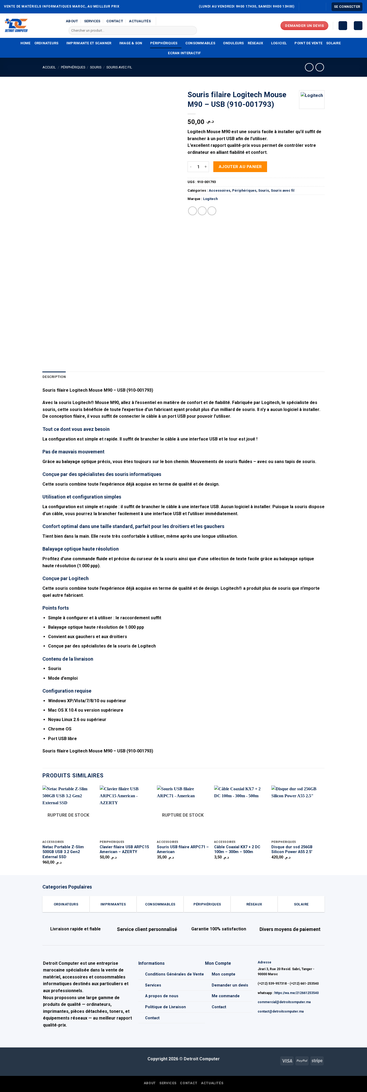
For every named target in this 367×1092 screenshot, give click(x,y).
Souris (95, 67)
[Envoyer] (191, 30)
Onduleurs (233, 43)
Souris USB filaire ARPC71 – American (183, 849)
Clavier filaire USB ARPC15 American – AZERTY (124, 849)
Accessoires (219, 190)
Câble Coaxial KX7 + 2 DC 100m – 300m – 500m (237, 849)
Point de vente (308, 43)
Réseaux (255, 43)
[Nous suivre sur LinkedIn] (319, 7)
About (72, 21)
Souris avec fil (119, 67)
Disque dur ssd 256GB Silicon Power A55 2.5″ (291, 849)
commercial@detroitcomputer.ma (284, 1002)
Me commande (226, 996)
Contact (114, 21)
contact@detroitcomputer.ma (281, 1011)
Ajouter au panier (240, 166)
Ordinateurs (46, 43)
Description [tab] (54, 377)
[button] (347, 6)
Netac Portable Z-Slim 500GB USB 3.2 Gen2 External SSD (63, 852)
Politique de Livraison (165, 1007)
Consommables (200, 43)
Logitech (210, 199)
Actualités (140, 21)
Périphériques (163, 43)
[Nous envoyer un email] (308, 7)
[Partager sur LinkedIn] (211, 210)
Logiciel (279, 43)
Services (92, 21)
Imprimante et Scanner (88, 43)
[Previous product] (319, 67)
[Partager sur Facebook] (192, 210)
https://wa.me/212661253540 (296, 993)
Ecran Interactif (184, 53)
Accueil (49, 67)
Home (25, 43)
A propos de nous (161, 996)
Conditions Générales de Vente (174, 974)
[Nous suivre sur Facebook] (303, 7)
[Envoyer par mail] (202, 210)
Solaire (333, 43)
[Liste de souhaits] (343, 25)
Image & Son (130, 43)
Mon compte (223, 974)
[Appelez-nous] (313, 7)
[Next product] (309, 67)
